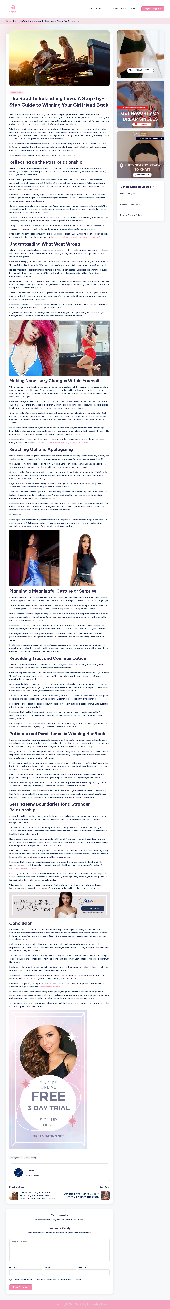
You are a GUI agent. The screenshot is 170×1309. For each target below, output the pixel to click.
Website (82, 1267)
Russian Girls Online (130, 204)
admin (30, 1170)
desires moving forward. (49, 986)
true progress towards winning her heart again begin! (75, 237)
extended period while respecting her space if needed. (63, 442)
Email (48, 1267)
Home (8, 21)
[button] (152, 8)
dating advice (16, 1158)
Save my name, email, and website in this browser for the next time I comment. (48, 1279)
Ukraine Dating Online (131, 215)
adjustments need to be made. (23, 868)
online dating (31, 1158)
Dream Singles (127, 193)
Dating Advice (16, 92)
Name (13, 1267)
